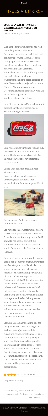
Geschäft (20, 381)
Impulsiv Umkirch (24, 12)
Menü (24, 3)
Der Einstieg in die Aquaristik (19, 390)
